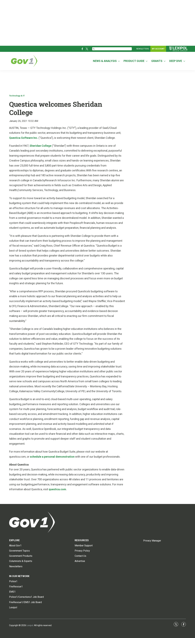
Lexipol (30, 625)
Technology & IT (17, 96)
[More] (119, 61)
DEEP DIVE (175, 61)
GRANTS (156, 61)
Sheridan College (41, 145)
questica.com (57, 489)
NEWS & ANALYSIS (105, 61)
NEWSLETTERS (142, 49)
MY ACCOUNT (158, 49)
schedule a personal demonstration (52, 456)
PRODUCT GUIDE (134, 61)
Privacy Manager (152, 540)
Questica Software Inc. (24, 137)
